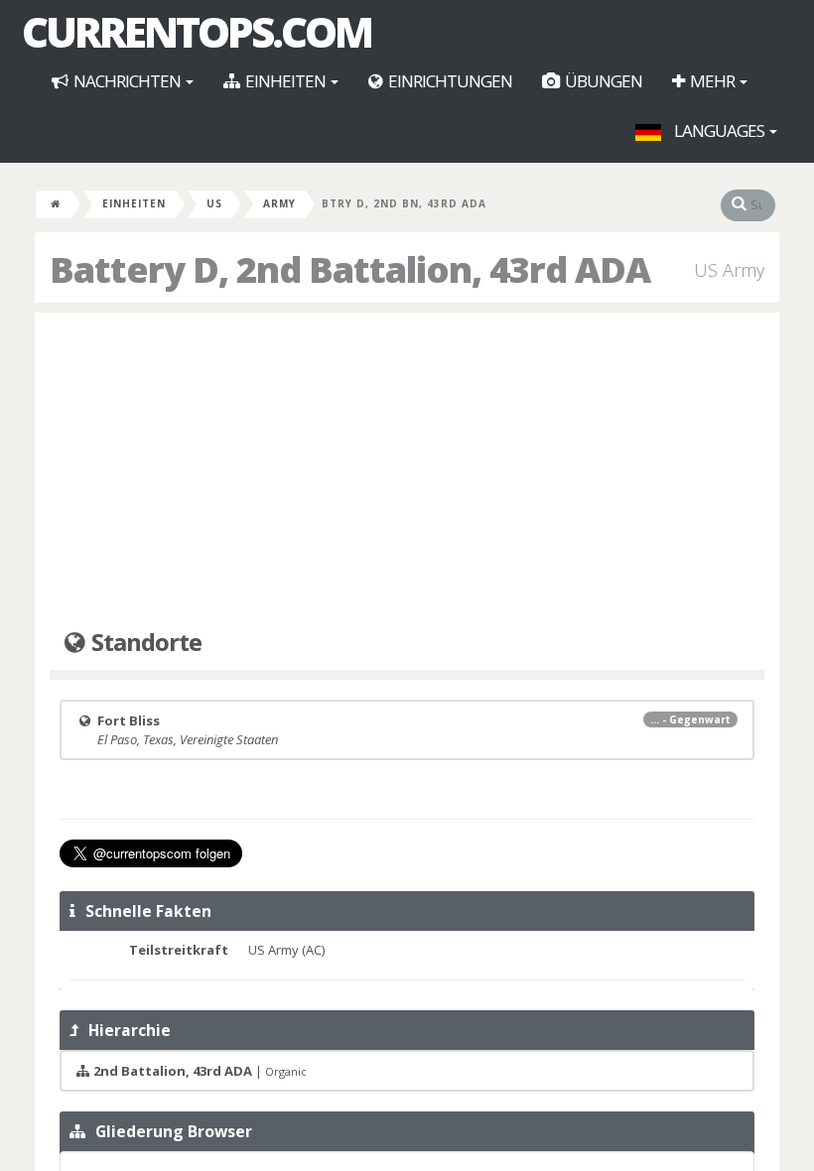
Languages (719, 130)
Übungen (602, 80)
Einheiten (285, 80)
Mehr (712, 80)
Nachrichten (127, 80)
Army (279, 203)
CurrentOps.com (196, 32)
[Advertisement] (407, 471)
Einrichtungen (448, 80)
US (214, 203)
